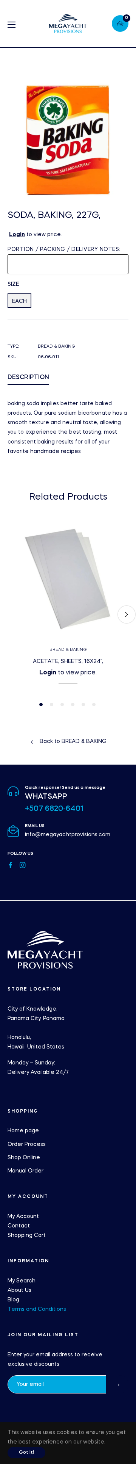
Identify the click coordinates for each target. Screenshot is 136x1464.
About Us (19, 1290)
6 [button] (94, 704)
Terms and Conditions (37, 1309)
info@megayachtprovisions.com (67, 834)
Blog (13, 1300)
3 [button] (62, 704)
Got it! (26, 1452)
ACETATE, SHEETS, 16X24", (68, 661)
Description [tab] (28, 378)
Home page (23, 1130)
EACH (19, 301)
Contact (19, 1226)
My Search (22, 1281)
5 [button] (83, 704)
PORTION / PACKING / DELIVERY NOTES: (64, 249)
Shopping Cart (27, 1235)
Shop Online (24, 1157)
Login (17, 234)
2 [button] (51, 704)
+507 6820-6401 (54, 809)
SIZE (13, 284)
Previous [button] (9, 614)
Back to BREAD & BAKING (72, 741)
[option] (68, 614)
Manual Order (25, 1171)
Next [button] (126, 614)
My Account (23, 1216)
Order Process (27, 1144)
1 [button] (41, 704)
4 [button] (72, 704)
